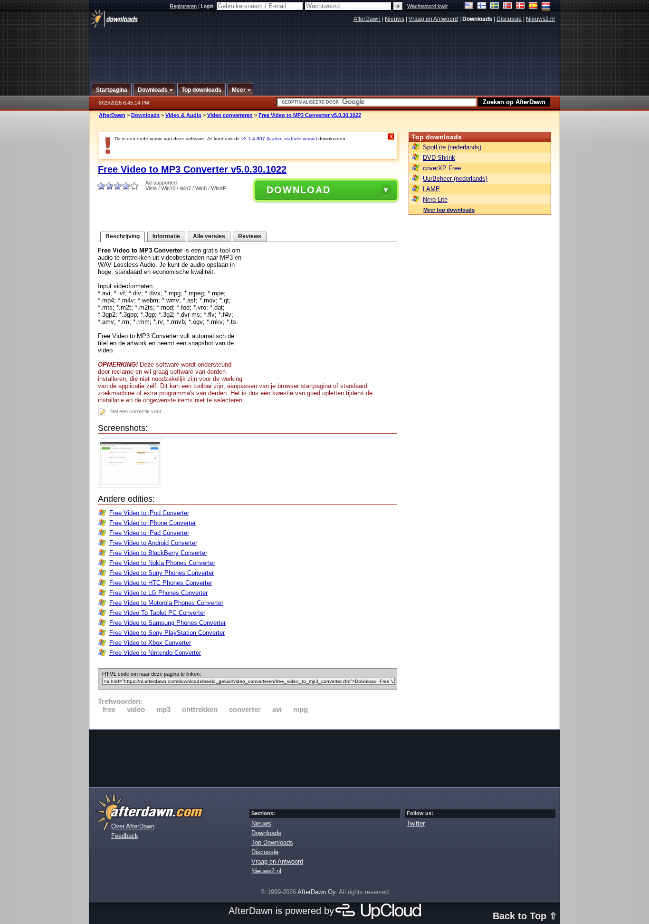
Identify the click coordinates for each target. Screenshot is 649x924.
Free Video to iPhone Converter (152, 522)
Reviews (249, 236)
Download (299, 190)
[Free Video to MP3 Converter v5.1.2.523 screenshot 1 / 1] (132, 485)
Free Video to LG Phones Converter (158, 592)
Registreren (183, 6)
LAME (431, 189)
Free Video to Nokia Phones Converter (162, 562)
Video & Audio (183, 115)
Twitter (416, 823)
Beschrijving (122, 236)
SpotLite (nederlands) (452, 147)
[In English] (469, 6)
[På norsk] (507, 6)
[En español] (533, 6)
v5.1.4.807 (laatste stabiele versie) (279, 138)
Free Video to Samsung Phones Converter (167, 622)
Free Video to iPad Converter (149, 532)
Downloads (145, 115)
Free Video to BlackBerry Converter (158, 552)
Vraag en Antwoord (433, 19)
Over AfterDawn (132, 826)
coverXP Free (442, 168)
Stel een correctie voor (135, 411)
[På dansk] (520, 6)
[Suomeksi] (482, 6)
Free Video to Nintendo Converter (155, 652)
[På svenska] (494, 6)
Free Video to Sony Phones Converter (161, 572)
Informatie (166, 236)
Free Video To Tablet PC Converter (157, 612)
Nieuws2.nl (540, 19)
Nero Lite (435, 199)
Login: (208, 6)
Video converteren (230, 115)
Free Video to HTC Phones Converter (160, 582)
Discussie (509, 19)
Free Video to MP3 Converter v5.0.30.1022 (309, 115)
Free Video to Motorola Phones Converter (166, 602)
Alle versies (209, 236)
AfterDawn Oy (316, 891)
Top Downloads (272, 842)
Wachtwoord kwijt (427, 6)
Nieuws (394, 19)
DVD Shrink (439, 157)
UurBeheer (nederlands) (455, 178)
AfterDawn (367, 19)
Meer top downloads (449, 210)
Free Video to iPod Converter (149, 512)
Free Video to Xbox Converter (150, 642)
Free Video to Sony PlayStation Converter (167, 632)
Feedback (124, 835)
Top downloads (436, 137)
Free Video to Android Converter (153, 542)
